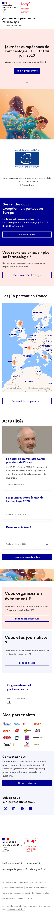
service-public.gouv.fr (13, 869)
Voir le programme (27, 70)
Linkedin (14, 809)
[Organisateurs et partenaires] (9, 702)
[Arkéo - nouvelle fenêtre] (37, 724)
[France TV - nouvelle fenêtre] (37, 737)
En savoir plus (27, 234)
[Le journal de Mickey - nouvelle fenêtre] (6, 737)
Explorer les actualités (27, 557)
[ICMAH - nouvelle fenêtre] (27, 744)
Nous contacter (27, 783)
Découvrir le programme (25, 401)
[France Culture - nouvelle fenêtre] (27, 737)
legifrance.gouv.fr (11, 863)
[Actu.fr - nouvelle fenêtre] (17, 724)
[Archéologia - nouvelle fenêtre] (27, 724)
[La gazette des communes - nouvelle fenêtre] (27, 731)
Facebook (22, 809)
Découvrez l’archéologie (27, 275)
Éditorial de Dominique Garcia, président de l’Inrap (26, 460)
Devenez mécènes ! (18, 527)
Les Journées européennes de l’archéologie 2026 (25, 499)
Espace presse (27, 662)
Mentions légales (26, 882)
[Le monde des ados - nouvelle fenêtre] (37, 731)
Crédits (29, 898)
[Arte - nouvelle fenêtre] (6, 731)
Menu (50, 4)
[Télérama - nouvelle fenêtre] (6, 744)
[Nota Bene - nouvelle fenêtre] (17, 737)
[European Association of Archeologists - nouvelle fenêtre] (17, 744)
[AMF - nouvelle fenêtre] (6, 724)
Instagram (31, 809)
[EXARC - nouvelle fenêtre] (37, 744)
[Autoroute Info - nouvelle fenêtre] (17, 731)
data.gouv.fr (36, 869)
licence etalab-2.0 (14, 909)
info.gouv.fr (33, 863)
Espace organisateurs (27, 618)
